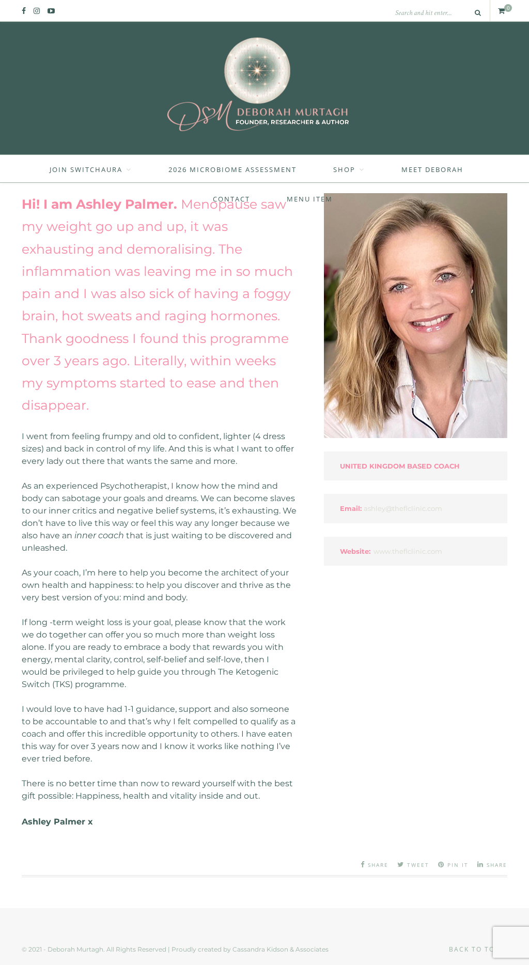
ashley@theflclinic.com (403, 508)
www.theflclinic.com (408, 551)
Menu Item (310, 199)
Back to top (475, 949)
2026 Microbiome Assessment (232, 169)
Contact (231, 199)
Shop (344, 169)
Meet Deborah (432, 169)
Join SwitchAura (86, 169)
